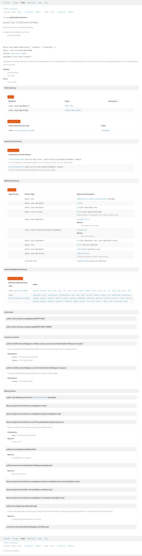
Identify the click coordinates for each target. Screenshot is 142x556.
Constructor (29, 12)
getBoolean (116, 295)
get (78, 207)
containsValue (64, 295)
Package (15, 3)
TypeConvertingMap (19, 53)
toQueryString (82, 253)
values (125, 301)
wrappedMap (105, 130)
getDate (80, 212)
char (59, 291)
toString (117, 301)
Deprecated (31, 3)
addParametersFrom (84, 199)
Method (38, 12)
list (88, 301)
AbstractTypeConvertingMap (24, 130)
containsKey (52, 295)
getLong (36, 301)
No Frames (14, 9)
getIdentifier (82, 219)
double (81, 291)
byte (49, 291)
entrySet (89, 295)
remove (79, 249)
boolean (36, 291)
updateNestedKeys (83, 261)
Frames (6, 9)
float (94, 291)
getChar (51, 298)
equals (96, 295)
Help (46, 3)
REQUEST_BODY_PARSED (73, 110)
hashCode (68, 301)
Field (19, 12)
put (78, 240)
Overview (6, 3)
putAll (79, 245)
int (105, 291)
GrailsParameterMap (16, 159)
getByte (36, 298)
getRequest (81, 230)
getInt (115, 298)
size (111, 301)
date (73, 295)
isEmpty (76, 301)
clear (44, 295)
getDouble (81, 298)
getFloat (99, 298)
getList (129, 298)
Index (40, 3)
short (124, 291)
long (113, 291)
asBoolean (36, 295)
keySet (82, 301)
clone (79, 203)
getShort (51, 301)
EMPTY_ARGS (69, 106)
